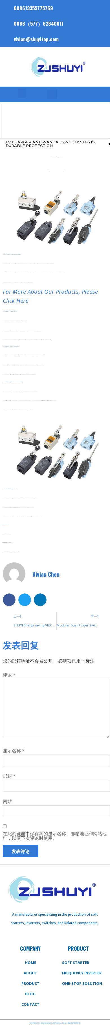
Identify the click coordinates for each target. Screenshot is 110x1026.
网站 (7, 801)
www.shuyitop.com (6, 523)
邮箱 (9, 776)
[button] (22, 93)
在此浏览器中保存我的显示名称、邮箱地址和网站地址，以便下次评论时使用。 (55, 835)
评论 (9, 675)
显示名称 (14, 750)
